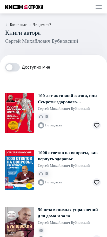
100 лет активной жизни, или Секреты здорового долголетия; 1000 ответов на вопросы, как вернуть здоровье (67, 99)
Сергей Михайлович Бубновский (64, 109)
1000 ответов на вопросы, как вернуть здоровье (68, 155)
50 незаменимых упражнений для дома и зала (68, 212)
